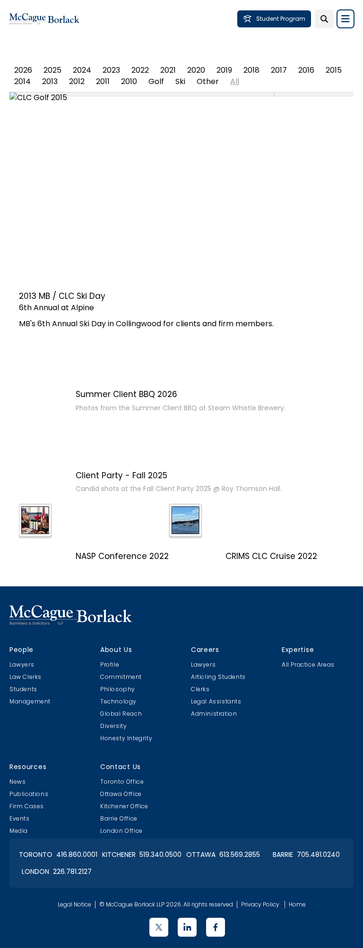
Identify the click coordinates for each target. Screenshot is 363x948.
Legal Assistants (216, 701)
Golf (156, 81)
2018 (251, 70)
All (234, 81)
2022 (140, 70)
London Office (121, 831)
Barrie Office (119, 818)
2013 (50, 81)
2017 (279, 70)
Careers (205, 649)
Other (208, 81)
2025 (52, 70)
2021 (168, 70)
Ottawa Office (121, 794)
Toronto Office (122, 782)
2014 (22, 81)
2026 (23, 70)
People (21, 649)
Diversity (113, 726)
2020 (196, 70)
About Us (116, 649)
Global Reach (121, 714)
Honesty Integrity (126, 738)
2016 (306, 70)
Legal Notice (74, 904)
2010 (129, 81)
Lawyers (21, 664)
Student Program (280, 19)
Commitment (121, 677)
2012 (77, 81)
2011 (103, 81)
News (17, 782)
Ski (180, 81)
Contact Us (120, 766)
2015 (334, 70)
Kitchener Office (124, 806)
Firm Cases (26, 806)
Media (18, 831)
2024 (82, 70)
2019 (224, 70)
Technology (118, 701)
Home (297, 904)
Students (23, 689)
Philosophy (117, 689)
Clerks (200, 689)
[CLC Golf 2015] (181, 186)
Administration (214, 714)
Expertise (298, 649)
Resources (27, 766)
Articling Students (218, 677)
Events (19, 818)
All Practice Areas (308, 664)
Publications (28, 794)
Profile (109, 664)
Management (30, 701)
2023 (111, 70)
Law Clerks (25, 677)
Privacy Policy (260, 904)
